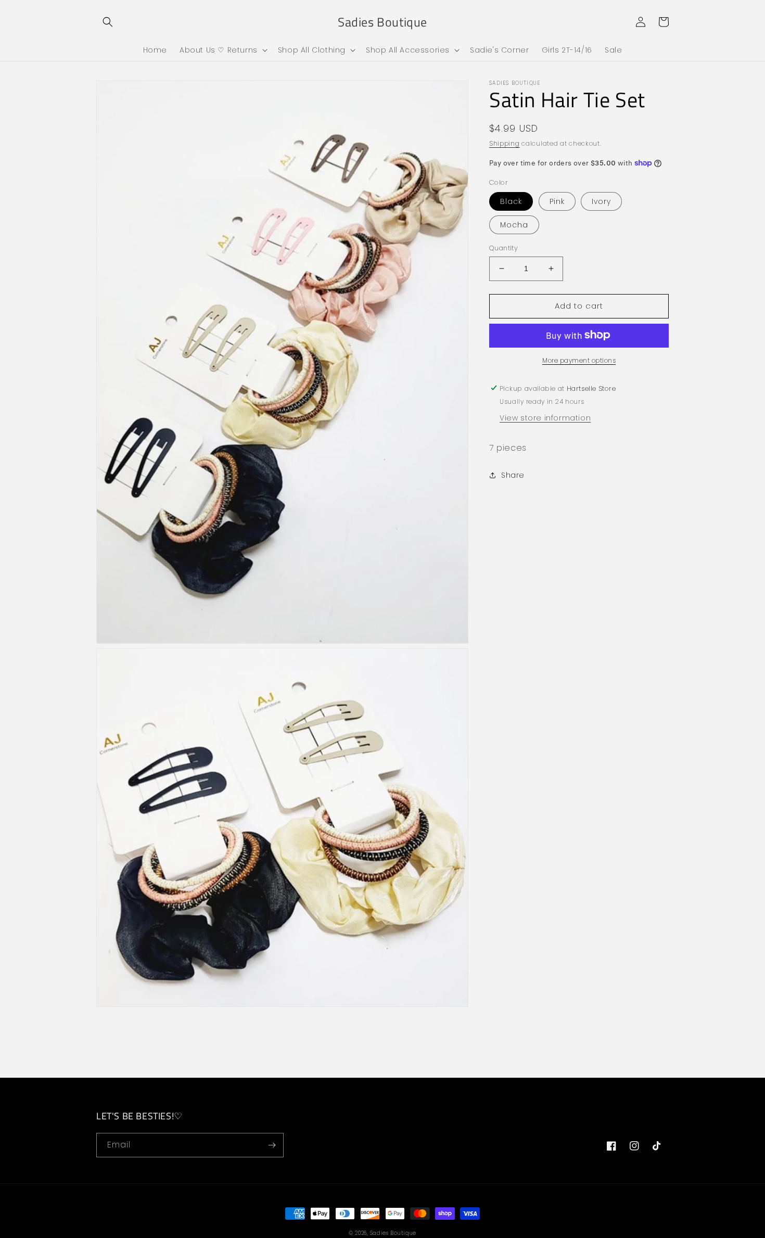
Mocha (514, 225)
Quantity (503, 248)
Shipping (504, 143)
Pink (557, 201)
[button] (107, 21)
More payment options (579, 359)
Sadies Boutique (393, 1233)
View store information (545, 417)
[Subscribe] (271, 1145)
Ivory (601, 201)
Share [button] (513, 474)
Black (511, 201)
